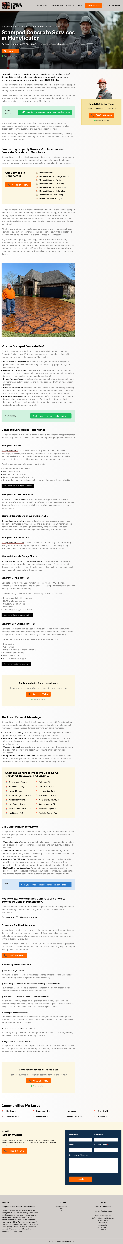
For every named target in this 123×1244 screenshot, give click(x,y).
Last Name (98, 1134)
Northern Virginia (46, 809)
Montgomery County (48, 800)
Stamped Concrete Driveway (51, 184)
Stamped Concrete (47, 173)
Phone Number (100, 1145)
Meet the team (61, 1206)
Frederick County (46, 795)
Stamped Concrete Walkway (51, 187)
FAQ (61, 1211)
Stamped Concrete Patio (50, 180)
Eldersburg (9, 1111)
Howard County (16, 791)
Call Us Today (40, 694)
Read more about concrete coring (17, 615)
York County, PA (16, 804)
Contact (80, 5)
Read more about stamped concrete (18, 486)
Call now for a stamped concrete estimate (44, 112)
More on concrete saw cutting (16, 664)
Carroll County (45, 786)
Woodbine (101, 1116)
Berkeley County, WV (48, 813)
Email (71, 1145)
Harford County (46, 791)
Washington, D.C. (16, 813)
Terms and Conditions (103, 1216)
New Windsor (72, 1111)
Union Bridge (41, 1116)
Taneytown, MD (11, 1116)
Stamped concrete (10, 450)
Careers (61, 1208)
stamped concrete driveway (16, 499)
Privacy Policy (103, 1220)
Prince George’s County (19, 795)
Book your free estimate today (49, 416)
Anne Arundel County (18, 782)
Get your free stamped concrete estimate (43, 884)
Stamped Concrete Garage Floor (53, 176)
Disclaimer (103, 1223)
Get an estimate (93, 6)
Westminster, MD (73, 1116)
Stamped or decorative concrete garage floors (22, 561)
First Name (73, 1134)
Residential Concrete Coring (51, 195)
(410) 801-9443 (113, 6)
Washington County (17, 800)
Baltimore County (16, 786)
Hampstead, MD (42, 1111)
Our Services (41, 5)
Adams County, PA (47, 804)
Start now (8, 51)
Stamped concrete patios (13, 542)
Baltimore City (45, 782)
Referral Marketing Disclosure (103, 1218)
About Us (70, 5)
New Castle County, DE (19, 809)
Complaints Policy (103, 1227)
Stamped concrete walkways (15, 521)
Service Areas (57, 5)
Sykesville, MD (103, 1111)
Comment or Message (78, 1155)
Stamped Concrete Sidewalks (52, 191)
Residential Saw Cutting (49, 198)
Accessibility (103, 1225)
